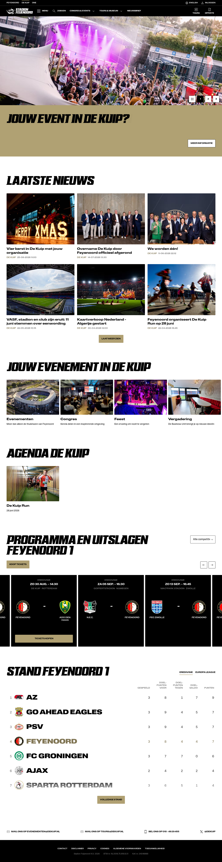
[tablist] (197, 672)
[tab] (186, 672)
